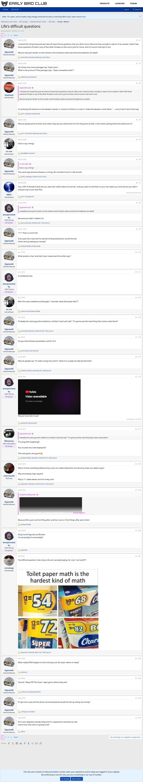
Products (104, 3)
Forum (133, 3)
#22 (139, 658)
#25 (139, 718)
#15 (139, 357)
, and (30, 114)
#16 (139, 377)
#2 (140, 63)
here (84, 16)
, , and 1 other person (35, 223)
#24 (139, 698)
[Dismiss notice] (140, 16)
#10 (139, 252)
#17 (139, 429)
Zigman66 (7, 31)
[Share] (136, 40)
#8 (140, 203)
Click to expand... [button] (79, 513)
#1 (140, 40)
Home (5, 9)
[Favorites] (121, 8)
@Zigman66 (23, 534)
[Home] (119, 8)
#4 (140, 120)
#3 (140, 83)
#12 (139, 297)
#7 (140, 183)
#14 (139, 337)
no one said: (24, 164)
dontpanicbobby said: (27, 495)
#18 (139, 464)
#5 (140, 139)
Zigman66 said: (25, 88)
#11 (139, 272)
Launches (120, 3)
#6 (140, 159)
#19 (139, 490)
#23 (139, 678)
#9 (140, 229)
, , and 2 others (35, 57)
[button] (20, 9)
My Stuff (14, 9)
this (42, 218)
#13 (139, 317)
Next (15, 35)
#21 (139, 556)
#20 (139, 530)
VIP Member (9, 223)
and (28, 77)
